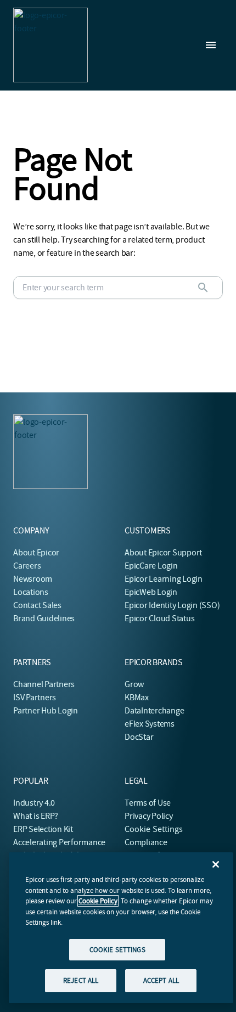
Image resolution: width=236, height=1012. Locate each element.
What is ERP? (35, 816)
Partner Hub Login (45, 710)
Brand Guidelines (44, 618)
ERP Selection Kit (43, 829)
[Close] (216, 864)
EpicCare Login (151, 565)
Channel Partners (44, 684)
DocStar (139, 737)
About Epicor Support (163, 552)
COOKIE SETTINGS (117, 949)
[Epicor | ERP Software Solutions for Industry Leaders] (50, 45)
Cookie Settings (154, 829)
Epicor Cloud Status (159, 618)
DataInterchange (154, 710)
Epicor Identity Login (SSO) (172, 605)
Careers (27, 565)
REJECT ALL (80, 980)
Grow (134, 684)
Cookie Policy (97, 901)
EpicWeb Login (151, 592)
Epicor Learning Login (164, 579)
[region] (121, 927)
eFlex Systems (150, 723)
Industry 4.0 (34, 802)
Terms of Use (148, 802)
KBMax (137, 697)
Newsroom (32, 579)
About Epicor (36, 552)
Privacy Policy (149, 816)
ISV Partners (34, 697)
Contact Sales (37, 605)
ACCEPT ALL (161, 980)
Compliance (146, 842)
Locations (30, 592)
